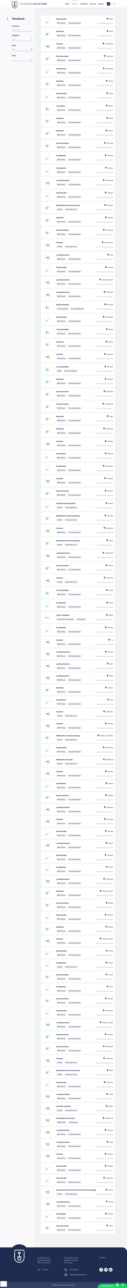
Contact (101, 4)
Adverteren (84, 4)
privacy (72, 1285)
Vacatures (74, 4)
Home (67, 4)
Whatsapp (117, 1285)
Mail (122, 1285)
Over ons (93, 4)
